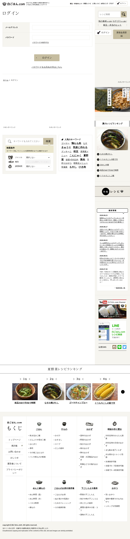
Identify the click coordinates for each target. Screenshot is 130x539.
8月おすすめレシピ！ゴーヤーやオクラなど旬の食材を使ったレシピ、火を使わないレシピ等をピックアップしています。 (112, 261)
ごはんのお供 (60, 494)
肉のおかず (84, 448)
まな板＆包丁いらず (113, 450)
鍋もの (32, 507)
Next (123, 392)
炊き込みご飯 (35, 435)
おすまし (58, 440)
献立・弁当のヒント (112, 25)
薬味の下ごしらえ (87, 515)
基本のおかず (85, 435)
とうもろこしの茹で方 (109, 159)
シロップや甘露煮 (112, 506)
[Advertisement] (24, 106)
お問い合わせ (14, 452)
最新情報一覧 (120, 288)
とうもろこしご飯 (107, 176)
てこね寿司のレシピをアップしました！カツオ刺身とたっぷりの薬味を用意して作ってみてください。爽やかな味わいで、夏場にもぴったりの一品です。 (112, 247)
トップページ (14, 440)
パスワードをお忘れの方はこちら (47, 67)
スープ (57, 444)
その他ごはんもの (37, 453)
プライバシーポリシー (14, 471)
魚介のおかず (85, 444)
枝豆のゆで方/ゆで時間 (109, 170)
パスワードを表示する (40, 42)
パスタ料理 (34, 503)
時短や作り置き (115, 429)
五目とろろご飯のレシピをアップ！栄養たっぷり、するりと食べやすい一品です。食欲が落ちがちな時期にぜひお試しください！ (112, 233)
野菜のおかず (85, 440)
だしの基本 (59, 448)
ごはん (39, 429)
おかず (89, 429)
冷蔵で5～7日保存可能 (114, 466)
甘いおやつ (109, 494)
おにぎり (33, 444)
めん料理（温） (36, 494)
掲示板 (14, 446)
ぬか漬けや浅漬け (62, 499)
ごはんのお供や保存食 (64, 488)
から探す (105, 21)
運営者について (14, 464)
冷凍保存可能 (110, 462)
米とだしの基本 (86, 503)
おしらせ (14, 458)
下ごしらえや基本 (89, 488)
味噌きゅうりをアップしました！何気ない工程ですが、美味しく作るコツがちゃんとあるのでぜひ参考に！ (112, 220)
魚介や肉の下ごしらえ (89, 499)
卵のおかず (84, 453)
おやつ (115, 488)
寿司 (31, 448)
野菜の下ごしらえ (87, 494)
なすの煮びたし (106, 154)
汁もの (64, 429)
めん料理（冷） (36, 499)
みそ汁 (57, 435)
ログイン (123, 3)
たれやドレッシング (63, 503)
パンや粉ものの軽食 (38, 457)
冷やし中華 (104, 165)
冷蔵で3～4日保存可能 (114, 470)
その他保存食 (60, 507)
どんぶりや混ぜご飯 (38, 440)
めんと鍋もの (39, 488)
